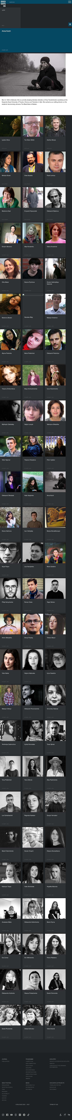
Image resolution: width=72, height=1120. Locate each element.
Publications (5, 1061)
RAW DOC (52, 1063)
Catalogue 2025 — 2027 (23, 1104)
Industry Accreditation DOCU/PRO (59, 1061)
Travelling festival (55, 1085)
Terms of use (54, 1104)
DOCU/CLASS (29, 1076)
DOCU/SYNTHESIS (30, 1070)
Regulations (5, 1085)
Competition (29, 1061)
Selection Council (7, 1087)
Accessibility (5, 1093)
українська (12, 2)
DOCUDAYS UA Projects (57, 1083)
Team (3, 1089)
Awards (28, 1078)
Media (27, 1083)
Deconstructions (31, 1072)
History (4, 1098)
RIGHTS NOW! (29, 1065)
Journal (4, 1059)
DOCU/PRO (28, 1067)
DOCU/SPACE (53, 1089)
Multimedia (29, 1089)
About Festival (6, 1083)
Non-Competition (31, 1063)
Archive (4, 1100)
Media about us (30, 1085)
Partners (4, 1091)
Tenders (4, 1096)
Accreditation (30, 1087)
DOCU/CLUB (53, 1087)
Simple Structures (31, 1074)
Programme (29, 1059)
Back (3, 25)
